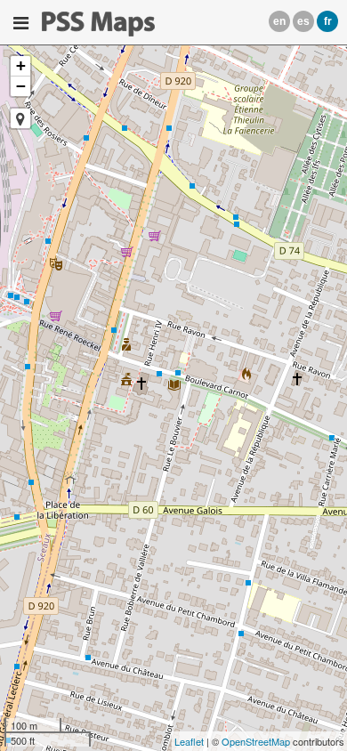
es (303, 21)
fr (328, 21)
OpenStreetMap (256, 741)
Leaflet (189, 741)
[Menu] (20, 23)
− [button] (21, 86)
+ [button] (21, 65)
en (279, 21)
